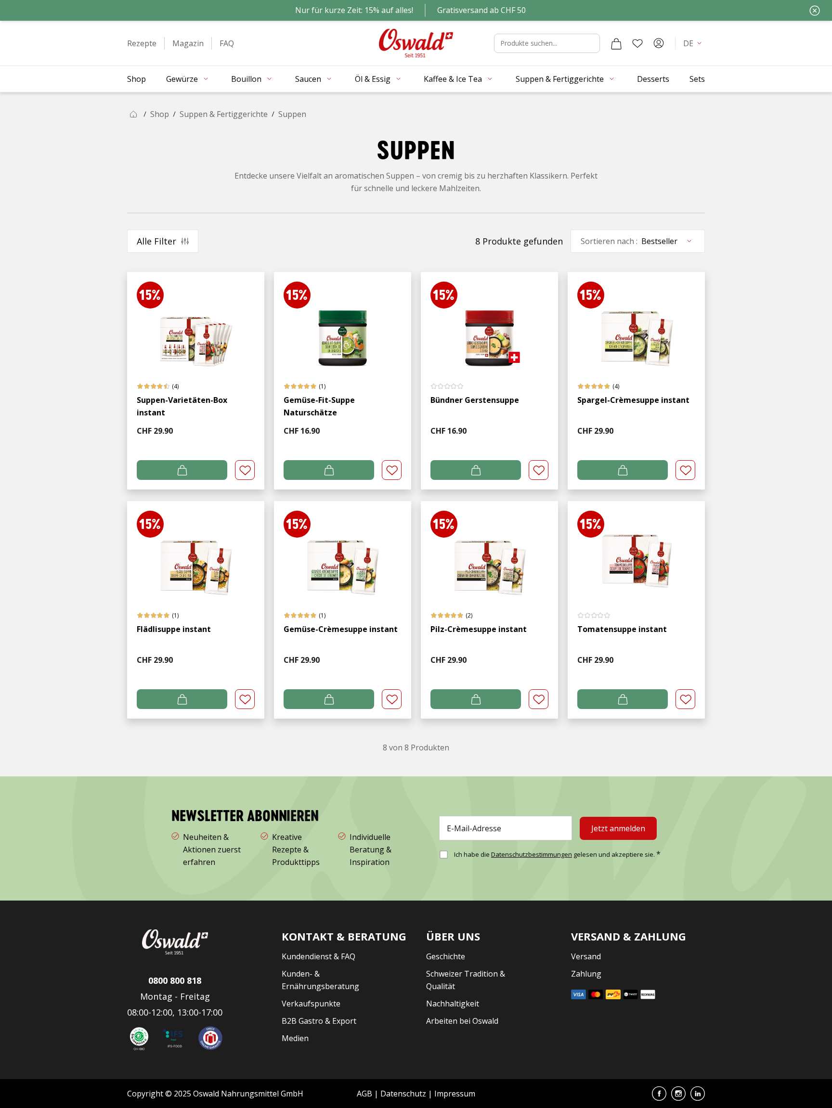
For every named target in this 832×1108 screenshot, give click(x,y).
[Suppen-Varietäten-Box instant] (195, 320)
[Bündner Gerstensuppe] (489, 320)
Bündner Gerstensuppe (474, 400)
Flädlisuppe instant (174, 629)
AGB (365, 1093)
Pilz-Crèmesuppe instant (478, 629)
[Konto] (658, 43)
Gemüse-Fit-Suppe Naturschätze (319, 406)
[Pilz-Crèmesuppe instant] (489, 549)
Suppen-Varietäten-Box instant (182, 406)
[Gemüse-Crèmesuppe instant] (342, 549)
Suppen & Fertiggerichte (224, 114)
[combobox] (547, 43)
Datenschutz (403, 1093)
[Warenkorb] (616, 43)
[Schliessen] (814, 10)
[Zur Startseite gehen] (416, 43)
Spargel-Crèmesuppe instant (633, 400)
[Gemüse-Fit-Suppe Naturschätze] (342, 320)
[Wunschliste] (637, 43)
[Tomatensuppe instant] (636, 549)
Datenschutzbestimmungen (531, 854)
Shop (159, 114)
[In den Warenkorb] (182, 470)
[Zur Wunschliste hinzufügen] (245, 470)
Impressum (454, 1093)
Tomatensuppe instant (622, 629)
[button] (141, 43)
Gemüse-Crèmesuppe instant (341, 629)
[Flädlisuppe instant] (195, 549)
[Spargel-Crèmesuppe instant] (636, 320)
